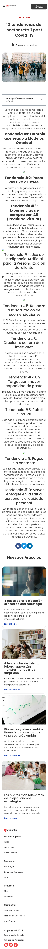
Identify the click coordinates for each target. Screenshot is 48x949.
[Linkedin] (11, 945)
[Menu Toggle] (4, 6)
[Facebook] (6, 945)
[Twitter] (16, 945)
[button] (42, 100)
